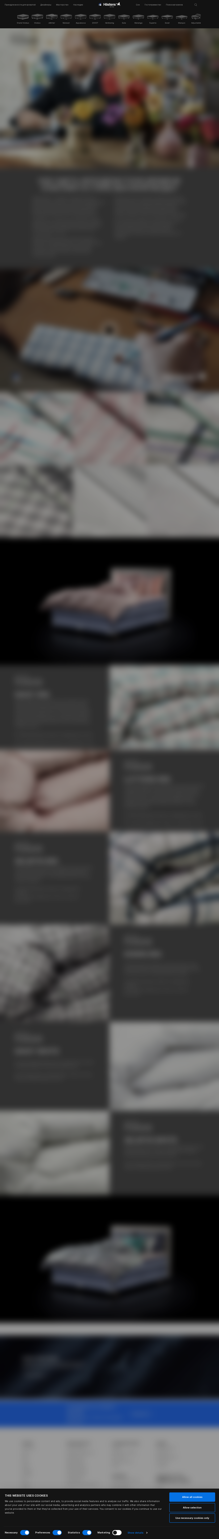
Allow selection (192, 1507)
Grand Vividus (23, 23)
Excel (167, 23)
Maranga (138, 23)
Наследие (78, 5)
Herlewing (109, 23)
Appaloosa (81, 23)
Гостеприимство (153, 5)
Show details (135, 1532)
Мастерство (62, 5)
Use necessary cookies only (192, 1517)
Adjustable (196, 23)
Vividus (37, 23)
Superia (152, 23)
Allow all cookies (192, 1497)
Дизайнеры (45, 5)
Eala (124, 23)
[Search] (195, 5)
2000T (95, 23)
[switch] (57, 1532)
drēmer (52, 23)
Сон (138, 5)
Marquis (181, 23)
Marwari (66, 23)
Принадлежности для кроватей (20, 5)
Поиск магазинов (174, 5)
